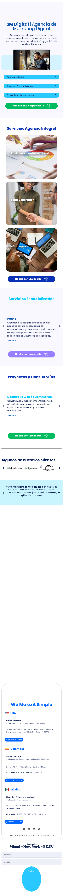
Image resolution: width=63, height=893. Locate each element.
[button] (3, 326)
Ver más (11, 340)
